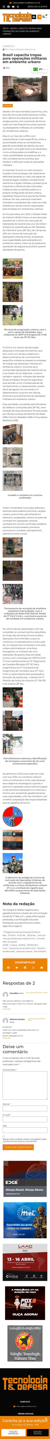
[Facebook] (8, 7)
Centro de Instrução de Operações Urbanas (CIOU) (24, 937)
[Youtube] (13, 7)
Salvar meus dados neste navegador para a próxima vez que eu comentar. (24, 1140)
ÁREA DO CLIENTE (37, 6)
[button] (34, 17)
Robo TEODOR (40, 951)
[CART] (39, 17)
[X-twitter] (18, 7)
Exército (7, 105)
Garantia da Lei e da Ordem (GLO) (22, 948)
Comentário (10, 1070)
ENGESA (22, 945)
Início (6, 28)
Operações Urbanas (24, 951)
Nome (7, 1104)
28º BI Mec (31, 935)
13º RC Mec (21, 935)
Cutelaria (13, 945)
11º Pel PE (11, 935)
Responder (7, 1009)
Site (5, 1126)
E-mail (7, 1115)
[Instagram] (4, 7)
